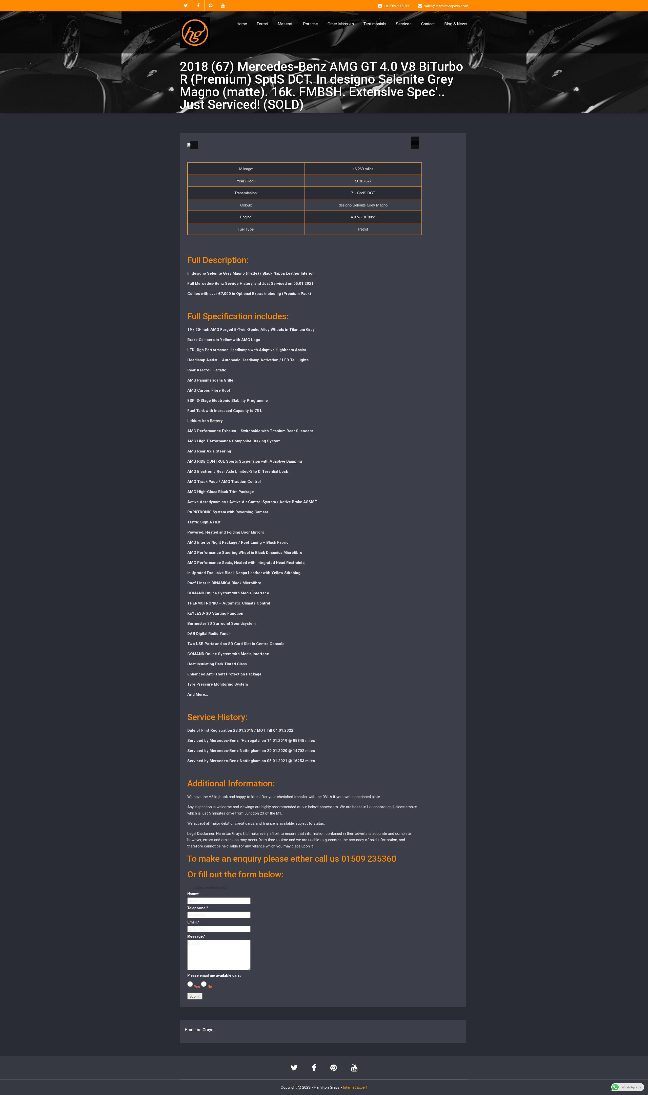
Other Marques (341, 24)
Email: (193, 921)
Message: (196, 936)
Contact (428, 24)
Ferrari (262, 24)
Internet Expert (355, 1087)
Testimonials (374, 24)
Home (241, 24)
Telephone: (197, 907)
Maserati (285, 24)
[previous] (194, 145)
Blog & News (455, 24)
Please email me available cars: (214, 975)
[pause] (415, 141)
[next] (415, 145)
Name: (193, 893)
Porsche (310, 24)
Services (404, 24)
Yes (197, 986)
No (210, 986)
